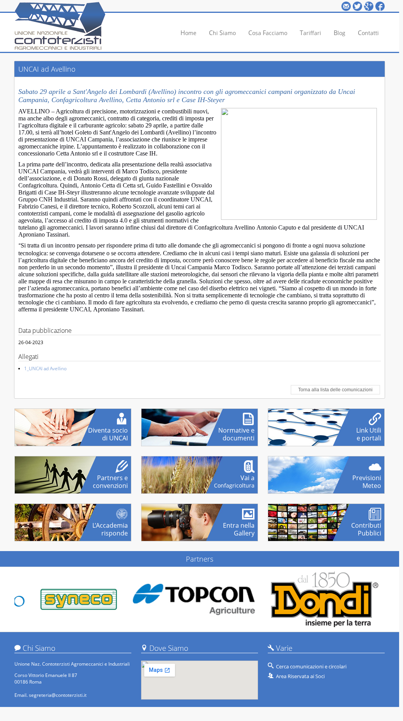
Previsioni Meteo (366, 479)
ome (188, 32)
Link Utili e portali (368, 431)
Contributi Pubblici (366, 526)
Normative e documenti (236, 431)
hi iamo (222, 32)
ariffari (310, 32)
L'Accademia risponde (110, 526)
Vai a (234, 479)
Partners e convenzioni (110, 479)
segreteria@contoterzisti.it (58, 695)
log (339, 32)
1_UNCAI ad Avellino (45, 368)
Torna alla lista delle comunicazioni (335, 389)
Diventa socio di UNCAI (108, 431)
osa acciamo (267, 32)
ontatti (368, 32)
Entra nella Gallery (239, 526)
